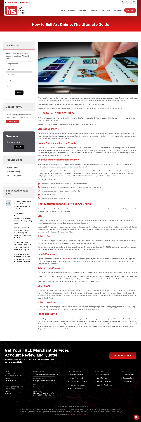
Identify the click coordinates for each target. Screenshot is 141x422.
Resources (117, 10)
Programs (105, 10)
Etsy (86, 220)
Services (71, 10)
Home (63, 10)
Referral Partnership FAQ (104, 381)
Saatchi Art (41, 290)
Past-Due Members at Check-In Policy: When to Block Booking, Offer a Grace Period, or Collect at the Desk (23, 233)
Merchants (82, 10)
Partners (94, 10)
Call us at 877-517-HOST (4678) (30, 360)
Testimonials (127, 381)
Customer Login (128, 375)
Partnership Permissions (104, 385)
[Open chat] (136, 417)
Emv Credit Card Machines (78, 381)
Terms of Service (81, 414)
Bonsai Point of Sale (76, 378)
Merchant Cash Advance (78, 385)
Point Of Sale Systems (13, 176)
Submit (19, 92)
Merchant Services (12, 168)
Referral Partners (101, 378)
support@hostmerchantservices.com (45, 374)
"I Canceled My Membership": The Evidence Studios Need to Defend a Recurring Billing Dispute (23, 218)
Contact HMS (12, 122)
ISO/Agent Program (102, 375)
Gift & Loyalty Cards (76, 388)
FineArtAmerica (67, 259)
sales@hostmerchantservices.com (44, 380)
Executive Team (128, 378)
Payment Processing (13, 172)
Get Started (130, 10)
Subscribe (19, 147)
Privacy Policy (71, 414)
